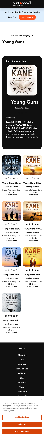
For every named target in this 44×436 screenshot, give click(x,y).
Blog (22, 378)
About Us (22, 355)
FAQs (22, 360)
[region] (22, 416)
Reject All (22, 424)
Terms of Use (22, 369)
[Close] (41, 399)
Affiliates (22, 373)
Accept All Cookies (22, 431)
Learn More (22, 392)
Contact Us (22, 383)
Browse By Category (21, 36)
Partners (22, 364)
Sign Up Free (27, 17)
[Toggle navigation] (6, 4)
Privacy (22, 387)
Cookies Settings (22, 417)
